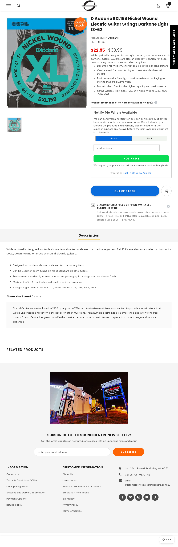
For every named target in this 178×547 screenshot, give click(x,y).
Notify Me (131, 158)
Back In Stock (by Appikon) (138, 172)
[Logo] (89, 5)
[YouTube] (146, 497)
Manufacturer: (99, 37)
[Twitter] (130, 497)
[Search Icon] (22, 5)
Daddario (113, 37)
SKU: (93, 41)
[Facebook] (122, 497)
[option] (46, 63)
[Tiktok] (155, 497)
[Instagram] (138, 497)
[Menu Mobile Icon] (8, 6)
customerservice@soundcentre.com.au (147, 484)
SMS (149, 138)
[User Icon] (158, 5)
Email (114, 138)
